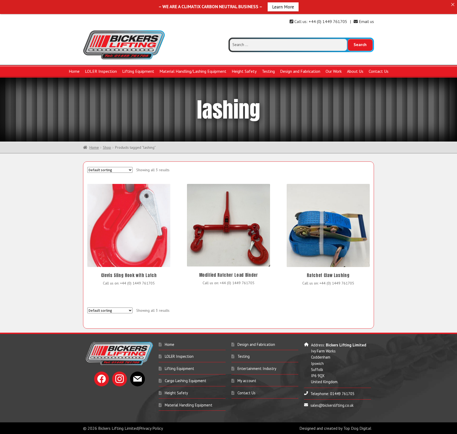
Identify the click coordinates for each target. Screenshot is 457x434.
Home (74, 71)
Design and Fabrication (300, 71)
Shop (107, 148)
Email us (366, 21)
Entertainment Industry (256, 369)
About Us (355, 71)
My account (246, 381)
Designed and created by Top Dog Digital (335, 429)
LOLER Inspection (101, 71)
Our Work (334, 71)
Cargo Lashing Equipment (185, 381)
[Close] (452, 4)
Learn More (283, 7)
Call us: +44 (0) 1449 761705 (320, 21)
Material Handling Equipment (188, 405)
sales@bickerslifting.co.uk (332, 406)
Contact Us (379, 71)
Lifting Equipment (138, 71)
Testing (268, 71)
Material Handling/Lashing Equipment (192, 71)
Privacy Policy (151, 429)
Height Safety (244, 71)
